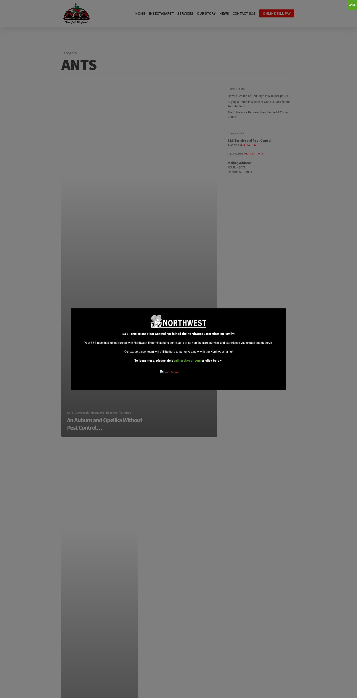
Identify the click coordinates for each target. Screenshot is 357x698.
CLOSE (352, 5)
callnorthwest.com (187, 360)
